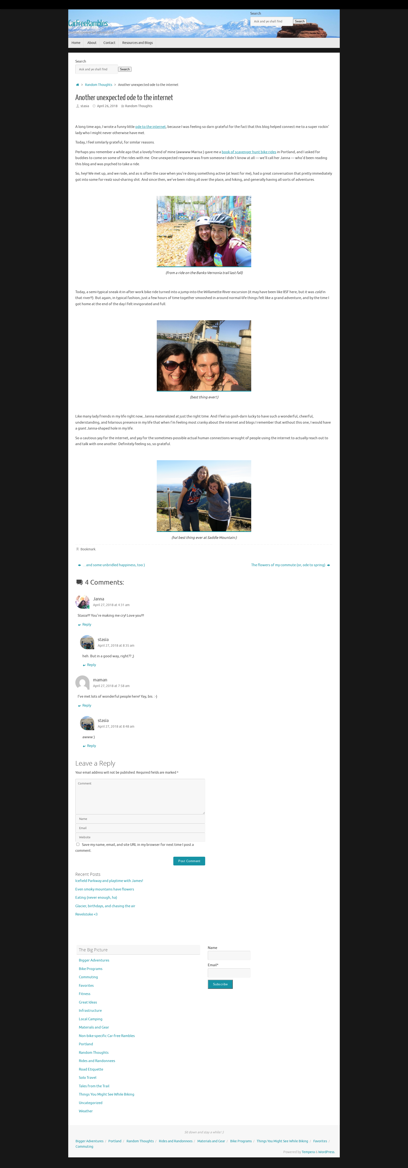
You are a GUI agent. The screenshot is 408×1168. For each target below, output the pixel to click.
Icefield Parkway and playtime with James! (109, 881)
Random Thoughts (98, 85)
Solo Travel (87, 1077)
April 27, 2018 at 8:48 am (116, 727)
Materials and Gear (94, 1027)
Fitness (84, 994)
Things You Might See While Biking (106, 1094)
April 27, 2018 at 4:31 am (111, 605)
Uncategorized (90, 1103)
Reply (86, 624)
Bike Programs (90, 969)
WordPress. (326, 1152)
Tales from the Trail (94, 1086)
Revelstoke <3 (86, 914)
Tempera (308, 1152)
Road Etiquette (91, 1069)
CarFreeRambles (88, 23)
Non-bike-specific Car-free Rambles (107, 1036)
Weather (86, 1111)
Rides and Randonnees (97, 1061)
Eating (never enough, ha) (96, 897)
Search (255, 13)
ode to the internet (150, 127)
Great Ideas (88, 1002)
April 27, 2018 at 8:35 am (116, 646)
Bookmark (88, 549)
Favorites (86, 985)
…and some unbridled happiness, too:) (113, 565)
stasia (85, 106)
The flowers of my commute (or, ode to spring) (288, 565)
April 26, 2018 (107, 106)
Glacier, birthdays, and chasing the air (105, 906)
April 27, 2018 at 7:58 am (111, 686)
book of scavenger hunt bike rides (249, 152)
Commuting (88, 977)
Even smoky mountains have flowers (104, 889)
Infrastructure (90, 1010)
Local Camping (90, 1019)
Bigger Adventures (94, 960)
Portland (86, 1044)
